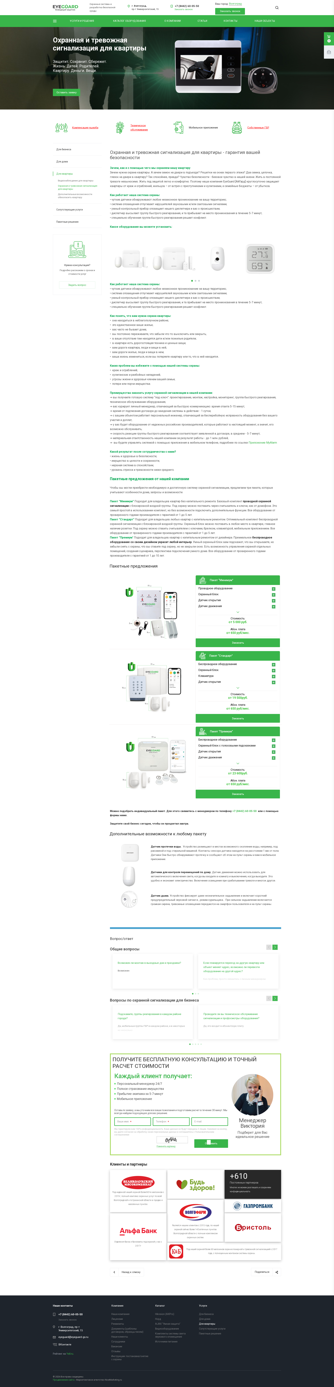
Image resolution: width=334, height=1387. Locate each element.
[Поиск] (277, 8)
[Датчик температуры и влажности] (259, 258)
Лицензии (117, 1319)
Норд (158, 1319)
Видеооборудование (167, 1328)
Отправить (211, 1143)
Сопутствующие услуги (69, 209)
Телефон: (162, 1122)
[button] (275, 947)
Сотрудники (118, 1341)
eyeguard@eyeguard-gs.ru (73, 1337)
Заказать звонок (230, 11)
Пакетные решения (67, 221)
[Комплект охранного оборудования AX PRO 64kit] (174, 258)
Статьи (202, 20)
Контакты (230, 20)
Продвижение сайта (63, 1379)
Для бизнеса (63, 149)
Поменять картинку (166, 1146)
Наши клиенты (119, 1336)
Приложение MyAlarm (263, 442)
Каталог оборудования (129, 20)
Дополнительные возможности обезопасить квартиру (75, 196)
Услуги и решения (82, 20)
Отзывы (115, 1351)
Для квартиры (64, 173)
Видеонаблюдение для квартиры (75, 180)
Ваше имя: (124, 1122)
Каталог (160, 1305)
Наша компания (120, 1314)
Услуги (203, 1305)
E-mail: (198, 1121)
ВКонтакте (65, 1344)
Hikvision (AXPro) (164, 1314)
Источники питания (166, 1341)
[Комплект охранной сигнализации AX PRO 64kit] (131, 258)
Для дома (62, 161)
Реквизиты (117, 1323)
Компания (117, 1305)
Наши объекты (265, 20)
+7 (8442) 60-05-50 (187, 6)
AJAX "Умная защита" (167, 1323)
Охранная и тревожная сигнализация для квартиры (77, 187)
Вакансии (116, 1346)
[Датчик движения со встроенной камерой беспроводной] (217, 258)
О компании (172, 20)
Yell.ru (69, 1353)
